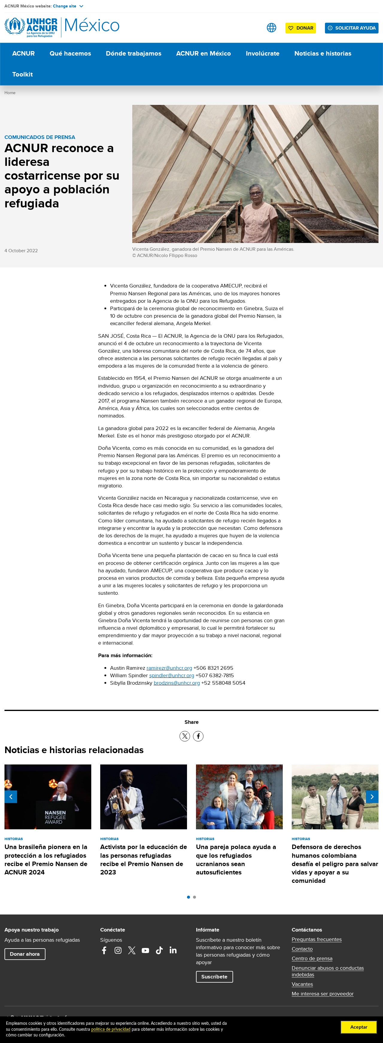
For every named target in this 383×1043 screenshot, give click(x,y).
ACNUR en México (203, 53)
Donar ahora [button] (25, 954)
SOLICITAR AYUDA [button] (355, 28)
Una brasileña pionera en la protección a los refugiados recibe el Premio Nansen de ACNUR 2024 (45, 859)
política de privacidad (110, 1029)
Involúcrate (262, 53)
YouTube (145, 950)
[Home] (46, 27)
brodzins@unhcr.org (177, 682)
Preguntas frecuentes (317, 939)
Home (10, 93)
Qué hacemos (70, 53)
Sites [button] (271, 28)
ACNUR (23, 53)
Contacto (302, 949)
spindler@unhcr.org (171, 675)
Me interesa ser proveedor (323, 993)
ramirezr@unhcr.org (169, 668)
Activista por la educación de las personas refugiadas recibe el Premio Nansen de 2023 (143, 859)
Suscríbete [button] (214, 977)
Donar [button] (305, 28)
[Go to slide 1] (190, 899)
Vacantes (302, 984)
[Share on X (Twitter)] (185, 736)
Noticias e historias (322, 53)
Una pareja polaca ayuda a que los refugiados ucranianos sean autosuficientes (236, 859)
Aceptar (358, 1027)
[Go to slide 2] (196, 899)
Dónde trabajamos (133, 53)
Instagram (118, 950)
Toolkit (22, 74)
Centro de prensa (312, 958)
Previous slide (10, 796)
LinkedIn (173, 950)
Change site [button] (64, 6)
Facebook (104, 950)
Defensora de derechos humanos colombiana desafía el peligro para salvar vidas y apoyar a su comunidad (335, 864)
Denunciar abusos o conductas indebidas (328, 971)
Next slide (372, 796)
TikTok (159, 950)
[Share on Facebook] (198, 736)
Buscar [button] (253, 28)
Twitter (132, 950)
